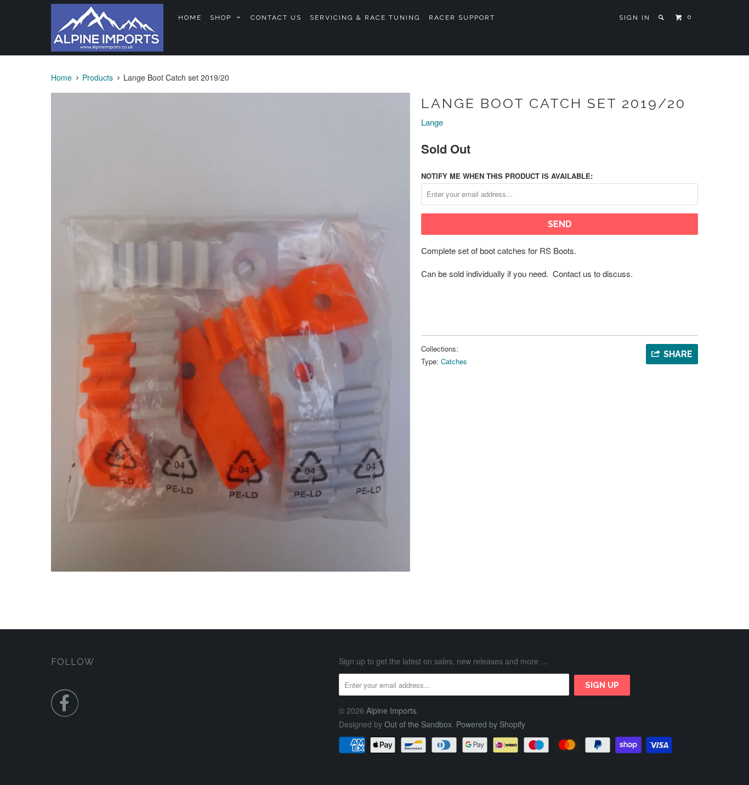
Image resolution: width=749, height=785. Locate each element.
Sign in (634, 17)
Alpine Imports (391, 710)
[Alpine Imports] (107, 28)
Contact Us (276, 17)
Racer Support (462, 17)
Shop (223, 17)
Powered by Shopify (490, 724)
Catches (454, 361)
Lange (432, 122)
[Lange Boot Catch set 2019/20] (230, 332)
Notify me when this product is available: (507, 176)
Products (97, 77)
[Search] (662, 17)
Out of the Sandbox (418, 724)
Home (190, 17)
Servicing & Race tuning (365, 17)
